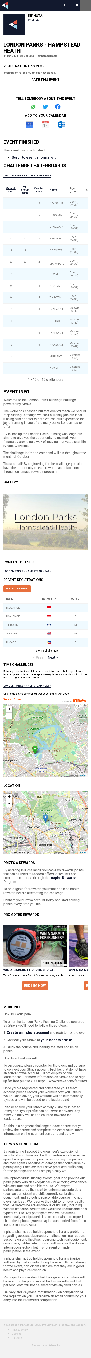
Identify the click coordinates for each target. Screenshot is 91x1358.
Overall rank (11, 190)
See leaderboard (17, 588)
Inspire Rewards (63, 878)
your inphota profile (56, 1040)
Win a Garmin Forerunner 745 (29, 970)
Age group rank (25, 189)
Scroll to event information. (34, 157)
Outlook (61, 124)
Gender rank (39, 190)
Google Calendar (29, 124)
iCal (45, 124)
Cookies (16, 1333)
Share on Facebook (58, 106)
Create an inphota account (28, 1033)
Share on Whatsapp (33, 106)
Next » (53, 658)
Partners (17, 1337)
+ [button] (9, 709)
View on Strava (12, 699)
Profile (33, 19)
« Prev (38, 658)
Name (53, 189)
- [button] (9, 716)
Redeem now (35, 986)
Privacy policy (20, 1329)
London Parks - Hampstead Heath (27, 175)
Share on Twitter (45, 106)
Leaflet (83, 775)
